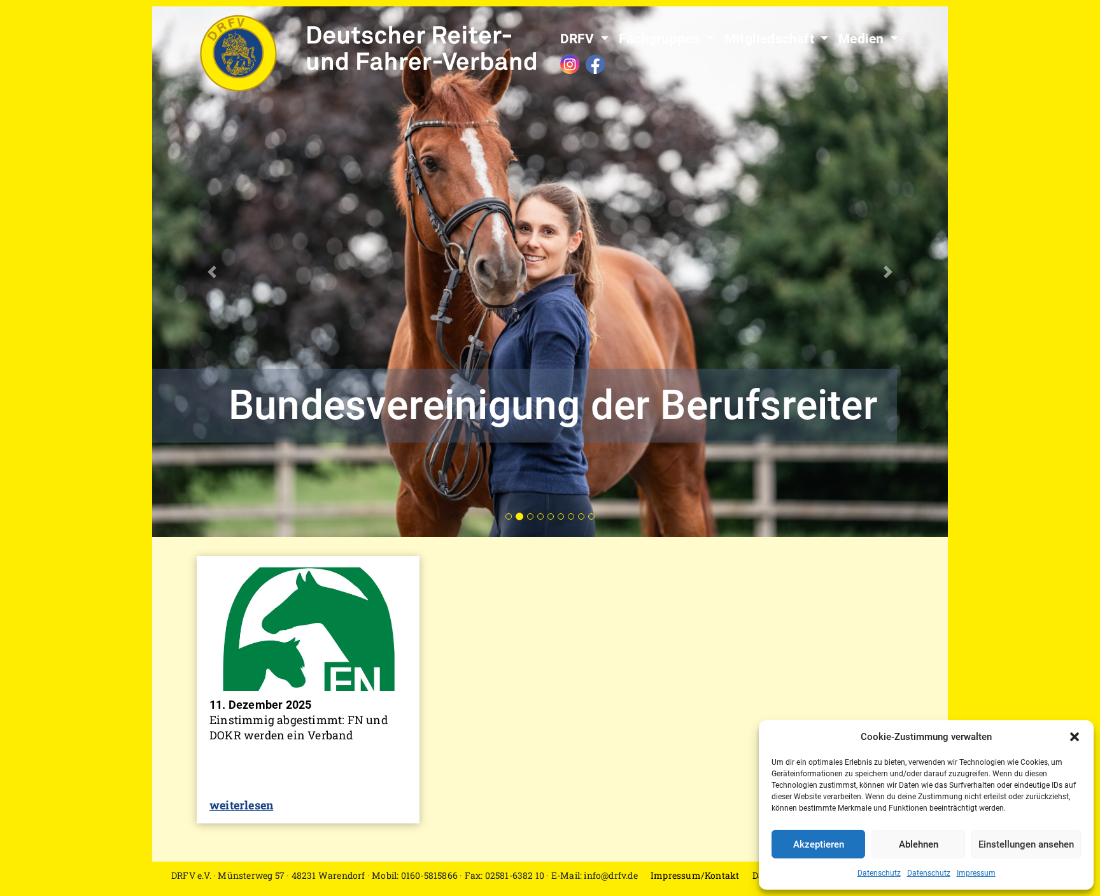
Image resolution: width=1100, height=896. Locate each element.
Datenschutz (879, 873)
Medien (862, 38)
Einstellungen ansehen (1026, 844)
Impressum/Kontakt (695, 875)
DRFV (579, 38)
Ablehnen (918, 844)
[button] (1074, 736)
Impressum (976, 873)
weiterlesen (241, 805)
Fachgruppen (661, 38)
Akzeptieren (818, 844)
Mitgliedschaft (770, 38)
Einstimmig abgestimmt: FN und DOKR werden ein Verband (298, 728)
